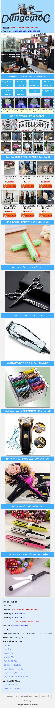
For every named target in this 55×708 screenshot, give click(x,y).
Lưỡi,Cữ (7, 91)
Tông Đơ (7, 94)
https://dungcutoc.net (19, 626)
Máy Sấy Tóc (34, 91)
